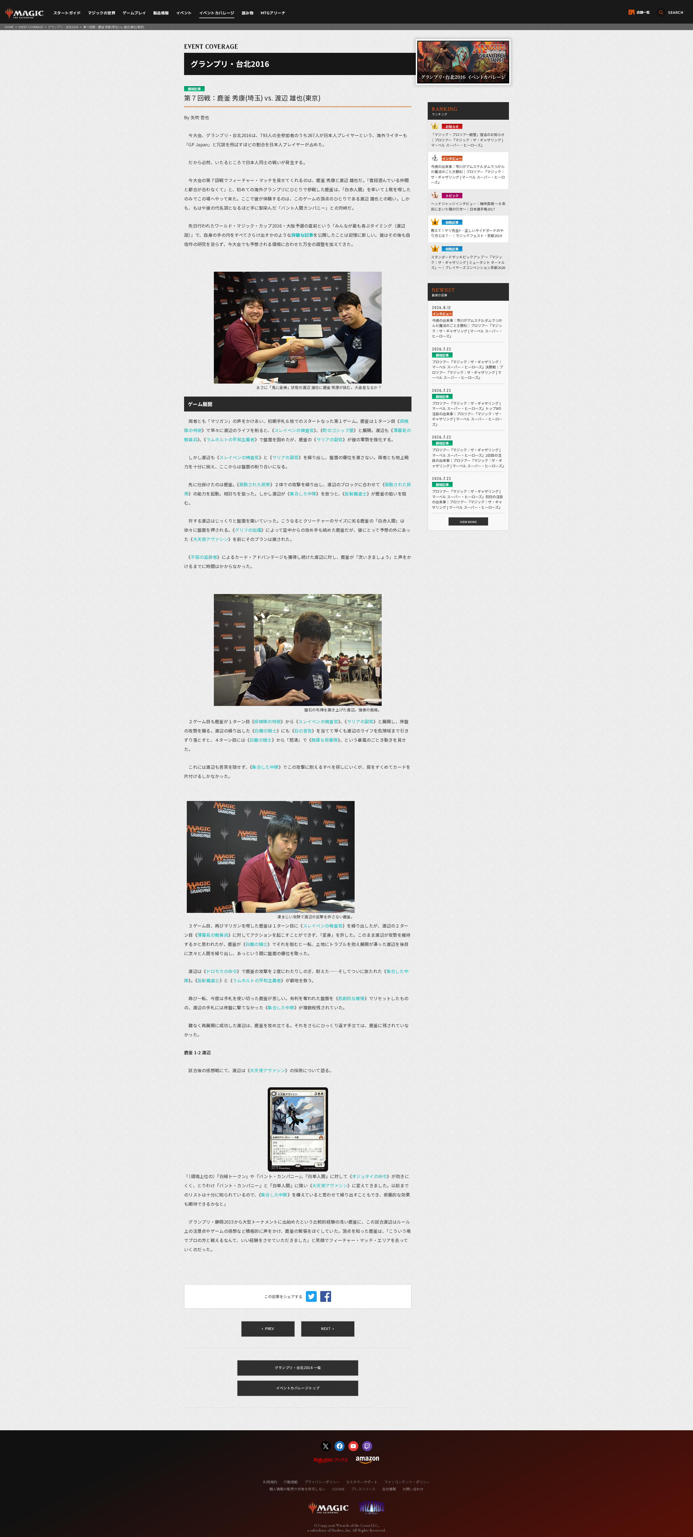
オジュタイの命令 (369, 1176)
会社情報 (389, 1488)
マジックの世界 (101, 12)
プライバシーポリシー (321, 1481)
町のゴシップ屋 (338, 430)
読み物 (247, 12)
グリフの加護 (248, 530)
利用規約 (270, 1481)
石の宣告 (303, 730)
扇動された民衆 (254, 484)
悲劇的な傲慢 (351, 998)
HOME (9, 27)
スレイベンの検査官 (294, 430)
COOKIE (338, 1488)
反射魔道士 (356, 493)
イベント (184, 12)
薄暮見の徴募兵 (212, 935)
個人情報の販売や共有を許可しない (297, 1488)
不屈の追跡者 (204, 557)
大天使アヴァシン (210, 539)
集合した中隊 (303, 493)
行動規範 (291, 1481)
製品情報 (161, 12)
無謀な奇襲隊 (324, 740)
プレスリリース (363, 1488)
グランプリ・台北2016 (63, 27)
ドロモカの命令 (221, 971)
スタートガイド (67, 12)
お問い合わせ (413, 1488)
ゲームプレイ (134, 12)
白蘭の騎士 (265, 730)
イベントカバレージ (216, 12)
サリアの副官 (329, 439)
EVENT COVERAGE (31, 27)
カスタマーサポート (362, 1481)
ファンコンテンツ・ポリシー (407, 1481)
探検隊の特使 (267, 721)
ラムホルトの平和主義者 (230, 439)
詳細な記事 (302, 235)
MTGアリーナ (273, 12)
